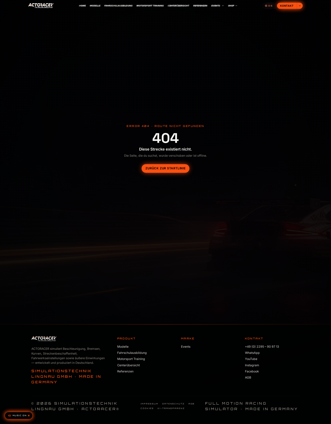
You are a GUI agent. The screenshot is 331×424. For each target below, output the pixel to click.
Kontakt (287, 5)
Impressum (149, 404)
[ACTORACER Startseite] (41, 5)
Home (82, 6)
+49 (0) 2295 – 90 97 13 (262, 346)
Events (215, 6)
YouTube (251, 359)
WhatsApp (252, 353)
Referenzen (200, 6)
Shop (231, 6)
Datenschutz (173, 404)
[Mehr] (300, 6)
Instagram (252, 365)
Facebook (252, 371)
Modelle (95, 6)
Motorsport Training (149, 6)
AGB (248, 377)
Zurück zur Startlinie (165, 168)
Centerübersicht (178, 6)
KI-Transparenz (171, 408)
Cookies (147, 408)
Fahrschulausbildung (118, 6)
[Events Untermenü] (223, 6)
